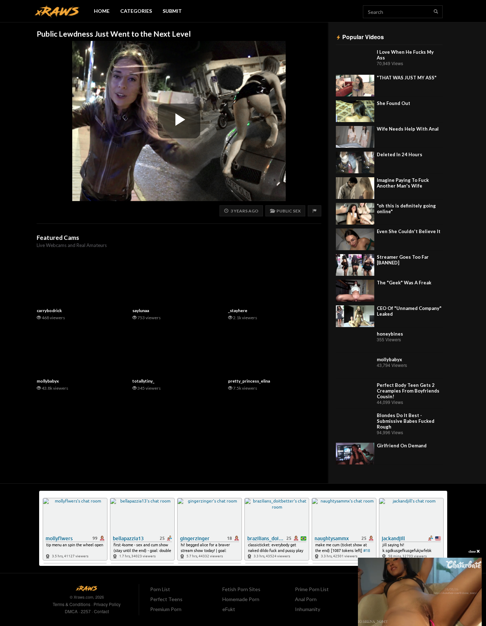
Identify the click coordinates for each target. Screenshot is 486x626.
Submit (172, 11)
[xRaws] (57, 11)
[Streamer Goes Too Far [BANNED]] (355, 265)
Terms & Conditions (71, 604)
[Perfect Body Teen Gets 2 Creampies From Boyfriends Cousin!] (355, 393)
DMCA (71, 611)
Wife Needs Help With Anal (408, 129)
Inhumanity (307, 609)
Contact (101, 611)
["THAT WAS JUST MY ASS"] (355, 85)
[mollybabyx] (355, 367)
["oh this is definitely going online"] (355, 214)
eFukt (228, 609)
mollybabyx (389, 359)
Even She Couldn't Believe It (408, 231)
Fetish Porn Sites (241, 589)
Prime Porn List (312, 589)
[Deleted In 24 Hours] (355, 162)
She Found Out (393, 103)
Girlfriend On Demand (402, 445)
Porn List (160, 589)
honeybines (390, 334)
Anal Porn (306, 599)
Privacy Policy (107, 604)
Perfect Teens (166, 599)
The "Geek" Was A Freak (404, 282)
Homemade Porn (240, 599)
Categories (136, 11)
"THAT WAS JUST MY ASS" (407, 77)
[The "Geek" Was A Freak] (355, 290)
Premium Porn (165, 609)
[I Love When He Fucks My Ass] (355, 60)
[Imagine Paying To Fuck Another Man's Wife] (355, 188)
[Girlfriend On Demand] (355, 453)
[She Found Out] (355, 111)
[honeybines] (355, 342)
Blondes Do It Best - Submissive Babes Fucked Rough (405, 421)
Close (473, 551)
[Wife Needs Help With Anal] (355, 137)
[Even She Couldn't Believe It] (355, 239)
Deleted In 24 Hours (399, 154)
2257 (86, 611)
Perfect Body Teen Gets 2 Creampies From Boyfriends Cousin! (408, 390)
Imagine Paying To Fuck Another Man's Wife (403, 183)
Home (102, 11)
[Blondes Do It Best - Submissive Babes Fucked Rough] (355, 423)
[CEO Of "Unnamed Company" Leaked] (355, 316)
